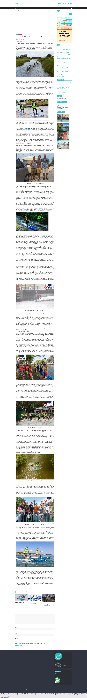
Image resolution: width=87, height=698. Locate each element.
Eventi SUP (20, 34)
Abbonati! (37, 8)
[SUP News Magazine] (19, 3)
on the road (60, 68)
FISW (64, 58)
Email (16, 633)
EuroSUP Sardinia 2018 (20, 602)
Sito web (16, 638)
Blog (19, 8)
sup (67, 71)
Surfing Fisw (69, 73)
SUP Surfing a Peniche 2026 (61, 92)
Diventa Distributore (44, 8)
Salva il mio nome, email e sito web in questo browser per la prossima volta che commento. (30, 643)
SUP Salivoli (61, 73)
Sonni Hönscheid (59, 71)
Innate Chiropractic (34, 335)
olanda (23, 39)
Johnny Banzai (69, 61)
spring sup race (64, 71)
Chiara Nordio (63, 51)
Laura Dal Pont (59, 63)
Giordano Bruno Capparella (63, 60)
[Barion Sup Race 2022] (34, 594)
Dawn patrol (62, 54)
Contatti (59, 8)
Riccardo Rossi (60, 70)
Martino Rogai (18, 39)
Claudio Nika (68, 52)
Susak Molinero (61, 75)
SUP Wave (65, 73)
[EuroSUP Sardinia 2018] (21, 594)
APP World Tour (61, 48)
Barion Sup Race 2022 (33, 602)
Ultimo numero (31, 8)
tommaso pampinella (61, 76)
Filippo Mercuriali (60, 58)
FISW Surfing (68, 58)
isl (69, 60)
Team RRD (67, 75)
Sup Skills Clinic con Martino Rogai (46, 603)
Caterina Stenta (65, 49)
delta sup (66, 54)
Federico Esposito (68, 56)
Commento (17, 613)
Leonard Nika (65, 64)
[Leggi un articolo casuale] (71, 8)
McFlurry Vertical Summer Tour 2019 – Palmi (25, 588)
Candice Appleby (59, 49)
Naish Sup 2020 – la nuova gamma (47, 588)
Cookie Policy (6, 696)
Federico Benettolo (62, 56)
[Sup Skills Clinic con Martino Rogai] (48, 594)
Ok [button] (3, 696)
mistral (21, 39)
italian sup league (61, 62)
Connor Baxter (59, 54)
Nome (16, 627)
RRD (71, 69)
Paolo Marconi (67, 68)
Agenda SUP (23, 8)
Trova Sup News (53, 8)
